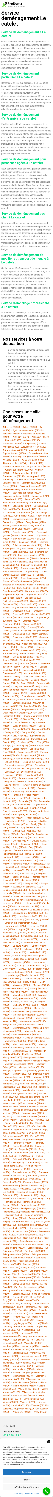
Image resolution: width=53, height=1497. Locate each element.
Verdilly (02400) (38, 1353)
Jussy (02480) (31, 883)
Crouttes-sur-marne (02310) (37, 716)
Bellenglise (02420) (22, 506)
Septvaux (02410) (11, 1274)
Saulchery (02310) (11, 1267)
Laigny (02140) (42, 919)
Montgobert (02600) (12, 1057)
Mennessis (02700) (22, 1008)
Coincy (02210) (30, 666)
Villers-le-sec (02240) (28, 1389)
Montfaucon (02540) (31, 1054)
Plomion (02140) (33, 1165)
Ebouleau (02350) (26, 742)
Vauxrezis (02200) (30, 1346)
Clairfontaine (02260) (30, 660)
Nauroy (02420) (29, 1087)
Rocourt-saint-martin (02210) (36, 1211)
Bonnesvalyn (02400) (23, 552)
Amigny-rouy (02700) (35, 443)
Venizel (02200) (20, 1353)
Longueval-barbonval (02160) (18, 972)
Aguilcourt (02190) (11, 433)
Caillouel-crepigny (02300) (15, 601)
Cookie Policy (18, 1493)
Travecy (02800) (20, 1313)
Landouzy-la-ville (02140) (15, 926)
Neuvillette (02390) (12, 1100)
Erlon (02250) (9, 752)
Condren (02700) (21, 680)
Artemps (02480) (38, 456)
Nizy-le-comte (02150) (34, 1100)
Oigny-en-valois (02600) (16, 1123)
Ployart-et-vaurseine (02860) (16, 1169)
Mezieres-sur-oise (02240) (33, 1021)
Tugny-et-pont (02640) (23, 1320)
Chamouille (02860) (40, 614)
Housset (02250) (21, 870)
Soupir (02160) (37, 1297)
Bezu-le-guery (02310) (23, 532)
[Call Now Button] (46, 1491)
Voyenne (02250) (39, 1405)
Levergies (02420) (21, 962)
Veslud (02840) (28, 1362)
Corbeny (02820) (11, 683)
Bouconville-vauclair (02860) (31, 555)
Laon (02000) (9, 929)
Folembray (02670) (22, 791)
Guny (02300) (35, 847)
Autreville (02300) (11, 479)
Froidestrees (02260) (15, 821)
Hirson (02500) (12, 867)
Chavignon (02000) (29, 630)
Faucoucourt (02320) (12, 775)
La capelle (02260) (12, 893)
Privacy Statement (32, 1493)
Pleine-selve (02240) (13, 1165)
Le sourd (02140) (21, 946)
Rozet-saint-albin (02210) (15, 1228)
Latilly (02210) (28, 932)
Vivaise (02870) (10, 1402)
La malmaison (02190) (28, 906)
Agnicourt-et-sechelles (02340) (28, 430)
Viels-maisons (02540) (24, 1369)
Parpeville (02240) (28, 1149)
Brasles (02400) (10, 568)
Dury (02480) (9, 742)
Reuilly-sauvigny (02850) (33, 1208)
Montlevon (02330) (22, 1074)
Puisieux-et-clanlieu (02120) (30, 1192)
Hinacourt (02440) (41, 863)
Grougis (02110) (39, 840)
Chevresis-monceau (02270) (26, 640)
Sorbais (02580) (20, 1297)
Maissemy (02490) (12, 982)
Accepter (26, 1472)
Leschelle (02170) (37, 952)
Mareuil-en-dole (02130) (24, 995)
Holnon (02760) (28, 867)
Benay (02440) (29, 509)
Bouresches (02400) (28, 558)
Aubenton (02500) (41, 466)
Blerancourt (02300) (27, 542)
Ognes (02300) (27, 1120)
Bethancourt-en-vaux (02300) (16, 529)
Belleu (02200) (41, 506)
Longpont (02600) (41, 968)
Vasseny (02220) (30, 1333)
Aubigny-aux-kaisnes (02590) (19, 469)
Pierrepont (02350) (22, 1162)
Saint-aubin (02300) (32, 1238)
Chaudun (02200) (36, 627)
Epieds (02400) (20, 749)
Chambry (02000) (21, 614)
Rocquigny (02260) (14, 1215)
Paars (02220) (37, 1136)
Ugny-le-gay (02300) (22, 1323)
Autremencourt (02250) (14, 476)
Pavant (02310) (26, 1156)
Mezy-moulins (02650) (13, 1024)
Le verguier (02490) (12, 949)
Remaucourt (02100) (22, 1198)
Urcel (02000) (41, 1323)
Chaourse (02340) (31, 617)
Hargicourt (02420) (30, 857)
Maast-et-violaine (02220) (15, 978)
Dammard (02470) (21, 729)
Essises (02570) (11, 758)
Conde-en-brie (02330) (35, 673)
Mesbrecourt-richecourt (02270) (18, 1018)
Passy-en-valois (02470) (24, 1152)
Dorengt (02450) (39, 739)
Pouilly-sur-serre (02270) (15, 1179)
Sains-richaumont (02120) (30, 1234)
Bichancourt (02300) (30, 535)
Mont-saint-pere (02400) (24, 1044)
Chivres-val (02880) (30, 650)
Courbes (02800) (38, 693)
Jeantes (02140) (40, 877)
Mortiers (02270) (11, 1083)
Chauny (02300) (10, 630)
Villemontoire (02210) (23, 1376)
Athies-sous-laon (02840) (15, 463)
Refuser (26, 1479)
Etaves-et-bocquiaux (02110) (18, 765)
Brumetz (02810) (11, 581)
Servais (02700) (40, 1284)
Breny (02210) (28, 575)
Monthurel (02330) (41, 1060)
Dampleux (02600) (41, 729)
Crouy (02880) (11, 719)
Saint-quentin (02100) (23, 1257)
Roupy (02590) (10, 1221)
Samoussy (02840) (12, 1264)
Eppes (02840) (37, 749)
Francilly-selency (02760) (15, 811)
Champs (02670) (12, 617)
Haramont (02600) (33, 854)
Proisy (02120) (10, 1188)
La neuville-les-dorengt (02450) (28, 913)
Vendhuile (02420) (21, 1349)
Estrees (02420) (12, 762)
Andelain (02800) (11, 447)
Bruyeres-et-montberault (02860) (18, 584)
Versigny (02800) (11, 1359)
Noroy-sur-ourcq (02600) (14, 1106)
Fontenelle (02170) (27, 801)
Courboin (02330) (11, 696)
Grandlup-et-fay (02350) (24, 837)
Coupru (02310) (20, 693)
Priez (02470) (37, 1185)
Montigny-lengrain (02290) (15, 1070)
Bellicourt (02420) (11, 509)
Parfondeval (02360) (22, 1142)
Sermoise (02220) (21, 1284)
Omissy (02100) (27, 1126)
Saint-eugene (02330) (15, 1248)
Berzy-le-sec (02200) (36, 522)
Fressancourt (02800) (13, 817)
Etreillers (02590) (41, 768)
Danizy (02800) (12, 732)
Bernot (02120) (31, 512)
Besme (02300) (10, 525)
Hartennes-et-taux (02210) (25, 860)
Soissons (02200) (21, 1294)
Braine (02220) (26, 561)
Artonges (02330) (11, 460)
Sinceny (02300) (10, 1290)
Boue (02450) (9, 558)
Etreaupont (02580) (22, 768)
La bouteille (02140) (38, 890)
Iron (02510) (37, 870)
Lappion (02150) (25, 929)
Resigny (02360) (10, 1205)
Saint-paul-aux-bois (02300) (16, 1254)
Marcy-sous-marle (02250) (15, 991)
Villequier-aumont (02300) (25, 1382)
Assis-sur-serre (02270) (33, 460)
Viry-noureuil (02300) (34, 1399)
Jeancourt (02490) (21, 877)
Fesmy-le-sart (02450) (13, 781)
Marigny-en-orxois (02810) (25, 998)
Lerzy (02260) (19, 952)
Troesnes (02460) (21, 1316)
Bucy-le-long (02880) (13, 591)
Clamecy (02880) (11, 663)
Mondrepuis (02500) (12, 1037)
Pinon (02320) (40, 1162)
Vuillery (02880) (10, 1408)
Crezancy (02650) (27, 712)
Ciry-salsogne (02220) (23, 657)
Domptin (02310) (21, 739)
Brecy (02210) (38, 571)
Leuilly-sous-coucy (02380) (26, 959)
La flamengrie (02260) (34, 903)
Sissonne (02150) (29, 1290)
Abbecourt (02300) (12, 427)
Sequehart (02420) (31, 1274)
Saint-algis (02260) (12, 1238)
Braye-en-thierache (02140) (16, 571)
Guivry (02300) (19, 847)
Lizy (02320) (25, 968)
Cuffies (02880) (28, 719)
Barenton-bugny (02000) (33, 483)
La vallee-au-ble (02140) (30, 916)
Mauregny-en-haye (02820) (25, 1005)
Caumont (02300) (29, 604)
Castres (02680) (10, 604)
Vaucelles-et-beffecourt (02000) (18, 1336)
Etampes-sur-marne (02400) (36, 762)
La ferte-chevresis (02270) (30, 900)
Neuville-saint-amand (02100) (34, 1097)
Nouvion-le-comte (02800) (25, 1110)
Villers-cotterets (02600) (24, 1385)
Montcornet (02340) (22, 1051)
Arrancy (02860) (20, 456)
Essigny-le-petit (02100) (32, 755)
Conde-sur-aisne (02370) (15, 676)
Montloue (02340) (41, 1074)
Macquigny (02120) (39, 978)
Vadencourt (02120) (30, 1326)
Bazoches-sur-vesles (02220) (27, 492)
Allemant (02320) (13, 440)
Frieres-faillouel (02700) (37, 817)
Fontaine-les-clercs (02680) (26, 795)
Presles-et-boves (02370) (35, 1182)
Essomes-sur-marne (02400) (35, 758)
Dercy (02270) (28, 732)
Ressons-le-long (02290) (33, 1205)
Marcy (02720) (38, 988)
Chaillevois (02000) (22, 611)
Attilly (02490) (36, 463)
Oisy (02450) (36, 1123)
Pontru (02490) (20, 1175)
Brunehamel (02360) (30, 581)
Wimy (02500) (40, 1412)
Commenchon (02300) (33, 670)
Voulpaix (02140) (21, 1405)
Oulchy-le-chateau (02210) (15, 1136)
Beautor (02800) (32, 499)
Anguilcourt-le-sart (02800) (34, 447)
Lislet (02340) (9, 968)
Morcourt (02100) (42, 1077)
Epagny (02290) (12, 745)
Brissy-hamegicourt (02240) (34, 578)
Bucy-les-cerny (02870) (36, 591)
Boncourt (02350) (31, 548)
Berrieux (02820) (27, 515)
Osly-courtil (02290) (36, 1133)
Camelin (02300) (38, 601)
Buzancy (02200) (33, 598)
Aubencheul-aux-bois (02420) (17, 466)
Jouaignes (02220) (30, 880)
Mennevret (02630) (22, 1011)
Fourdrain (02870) (38, 808)
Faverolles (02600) (34, 775)
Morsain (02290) (12, 1080)
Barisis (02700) (10, 486)
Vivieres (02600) (28, 1402)
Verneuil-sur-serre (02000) (34, 1356)
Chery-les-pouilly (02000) (25, 637)
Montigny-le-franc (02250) (31, 1067)
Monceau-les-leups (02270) (26, 1034)
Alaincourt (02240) (40, 437)
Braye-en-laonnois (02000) (33, 568)
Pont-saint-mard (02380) (24, 1172)
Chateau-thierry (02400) (14, 627)
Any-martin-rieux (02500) (14, 453)
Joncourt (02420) (11, 880)
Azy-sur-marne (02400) (33, 479)
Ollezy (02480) (10, 1126)
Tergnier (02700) (34, 1307)
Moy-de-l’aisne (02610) (32, 1083)
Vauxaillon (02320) (33, 1343)
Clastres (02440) (29, 663)
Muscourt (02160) (11, 1087)
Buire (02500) (38, 594)
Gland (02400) (34, 831)
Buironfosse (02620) (12, 598)
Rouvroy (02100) (27, 1221)
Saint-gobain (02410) (38, 1248)
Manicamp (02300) (21, 985)
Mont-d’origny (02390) (15, 1041)
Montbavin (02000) (22, 1047)
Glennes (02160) (10, 834)
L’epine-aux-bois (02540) (15, 890)
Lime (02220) (39, 965)
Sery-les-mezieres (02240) (32, 1287)
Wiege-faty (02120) (22, 1412)
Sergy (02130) (19, 1280)
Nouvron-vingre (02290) (33, 1113)
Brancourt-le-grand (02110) (34, 565)
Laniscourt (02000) (39, 926)
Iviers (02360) (28, 873)
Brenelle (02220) (11, 575)
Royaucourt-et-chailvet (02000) (33, 1225)
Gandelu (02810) (20, 824)
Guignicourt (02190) (30, 844)
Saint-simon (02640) (29, 1261)
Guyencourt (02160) (12, 850)
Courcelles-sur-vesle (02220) (36, 696)
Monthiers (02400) (21, 1060)
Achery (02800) (30, 427)
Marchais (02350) (41, 985)
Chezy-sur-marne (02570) (34, 643)
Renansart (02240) (32, 1202)
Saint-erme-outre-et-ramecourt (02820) (31, 1244)
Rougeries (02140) (38, 1218)
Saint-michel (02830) (35, 1251)
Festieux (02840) (35, 781)
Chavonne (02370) (21, 634)
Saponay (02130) (31, 1264)
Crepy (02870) (9, 712)
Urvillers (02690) (11, 1326)
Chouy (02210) (34, 653)
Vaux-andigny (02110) (23, 1339)
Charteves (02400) (11, 624)
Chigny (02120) (27, 647)
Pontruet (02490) (37, 1175)
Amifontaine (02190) (12, 443)
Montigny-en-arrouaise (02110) (19, 1064)
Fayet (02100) (9, 778)
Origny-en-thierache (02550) (26, 1129)
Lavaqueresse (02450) (32, 936)
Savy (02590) (28, 1267)
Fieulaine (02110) (11, 785)
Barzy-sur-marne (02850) (15, 489)
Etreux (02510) (12, 772)
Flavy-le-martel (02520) (24, 788)
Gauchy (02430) (38, 824)
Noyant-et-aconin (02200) (33, 1116)
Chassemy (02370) (32, 624)
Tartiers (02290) (30, 1303)
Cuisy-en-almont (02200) (24, 726)
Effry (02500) (43, 742)
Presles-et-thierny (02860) (15, 1185)
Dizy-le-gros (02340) (23, 735)
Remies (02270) (42, 1198)
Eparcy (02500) (29, 745)
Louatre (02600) (42, 972)
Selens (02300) (20, 1271)
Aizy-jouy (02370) (21, 437)
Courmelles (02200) (14, 699)
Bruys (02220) (24, 588)
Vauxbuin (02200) (11, 1346)
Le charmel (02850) (29, 939)
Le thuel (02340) (39, 946)
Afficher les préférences (26, 1487)
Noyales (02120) (11, 1116)
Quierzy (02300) (10, 1195)
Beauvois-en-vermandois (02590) (19, 502)
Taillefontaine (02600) (28, 1300)
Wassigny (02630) (29, 1408)
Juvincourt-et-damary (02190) (27, 886)
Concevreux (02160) (12, 673)
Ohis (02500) (42, 1120)
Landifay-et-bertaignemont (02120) (21, 923)
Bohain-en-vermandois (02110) (27, 545)
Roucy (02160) (19, 1218)
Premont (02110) (37, 1179)
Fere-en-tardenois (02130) (31, 778)
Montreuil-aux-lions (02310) (18, 1077)
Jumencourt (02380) (12, 883)
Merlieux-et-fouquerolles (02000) (29, 1014)
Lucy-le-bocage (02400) (16, 975)
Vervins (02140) (29, 1359)
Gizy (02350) (19, 831)
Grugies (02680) (10, 844)
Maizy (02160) (30, 982)
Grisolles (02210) (21, 840)
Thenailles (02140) (27, 1310)
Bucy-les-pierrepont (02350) (16, 594)
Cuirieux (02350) (20, 722)
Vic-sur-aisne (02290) (23, 1366)
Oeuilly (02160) (10, 1120)
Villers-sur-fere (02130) (24, 1395)
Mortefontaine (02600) (33, 1080)
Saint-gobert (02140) (13, 1251)
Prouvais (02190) (27, 1188)
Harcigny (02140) (11, 857)
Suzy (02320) (9, 1300)
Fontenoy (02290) (28, 804)
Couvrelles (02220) (22, 703)
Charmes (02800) (31, 621)
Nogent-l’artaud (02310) (14, 1103)
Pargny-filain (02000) (23, 1146)
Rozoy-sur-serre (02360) (24, 1231)
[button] (49, 1442)
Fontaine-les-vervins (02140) (16, 798)
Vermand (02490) (11, 1356)
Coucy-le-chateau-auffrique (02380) (30, 686)
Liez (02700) (24, 965)
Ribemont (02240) (11, 1211)
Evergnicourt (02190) (31, 772)
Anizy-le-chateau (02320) (15, 450)
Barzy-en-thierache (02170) (33, 486)
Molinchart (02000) (22, 1028)
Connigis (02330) (39, 680)
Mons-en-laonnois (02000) (37, 1037)
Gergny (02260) (26, 827)
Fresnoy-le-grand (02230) (25, 814)
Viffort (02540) (20, 1372)
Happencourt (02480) (13, 854)
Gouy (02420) (27, 834)
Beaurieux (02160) (13, 499)
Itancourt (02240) (11, 873)
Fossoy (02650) (20, 808)
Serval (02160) (10, 1287)
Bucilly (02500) (40, 588)
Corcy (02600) (28, 683)
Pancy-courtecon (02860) (15, 1139)
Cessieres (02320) (27, 607)
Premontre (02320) (12, 1182)
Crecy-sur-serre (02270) (32, 709)
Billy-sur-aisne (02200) (24, 538)
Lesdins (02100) (10, 955)
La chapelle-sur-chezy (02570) (27, 896)
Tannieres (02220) (11, 1303)
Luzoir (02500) (37, 975)
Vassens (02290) (11, 1333)
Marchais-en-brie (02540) (17, 988)
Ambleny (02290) (31, 440)
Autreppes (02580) (36, 476)
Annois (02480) (36, 450)
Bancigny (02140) (11, 483)
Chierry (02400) (10, 647)
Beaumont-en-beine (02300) (16, 496)
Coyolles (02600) (32, 706)
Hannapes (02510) (32, 850)
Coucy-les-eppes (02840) (15, 689)
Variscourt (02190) (31, 1330)
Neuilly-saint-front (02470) (25, 1093)
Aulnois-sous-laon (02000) (25, 473)
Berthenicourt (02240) (13, 522)
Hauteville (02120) (21, 863)
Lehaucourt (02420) (33, 949)
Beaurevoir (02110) (41, 496)
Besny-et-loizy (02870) (31, 525)
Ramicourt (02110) (29, 1195)
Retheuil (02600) (10, 1208)
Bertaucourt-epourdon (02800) (27, 519)
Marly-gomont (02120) (23, 1001)
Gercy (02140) (9, 827)
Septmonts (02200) (39, 1271)
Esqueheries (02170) (28, 752)
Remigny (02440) (13, 1202)
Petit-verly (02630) (22, 1159)
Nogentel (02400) (36, 1103)
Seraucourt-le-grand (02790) (26, 1277)
